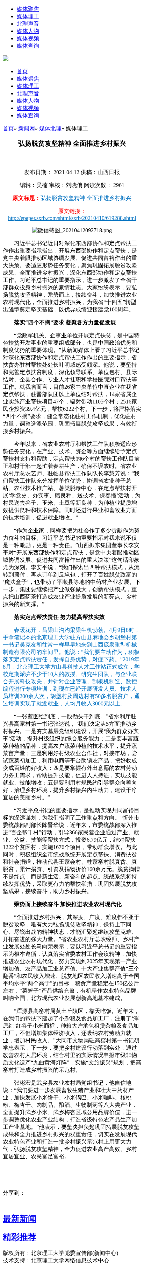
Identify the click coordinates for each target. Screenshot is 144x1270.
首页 (22, 71)
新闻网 (26, 128)
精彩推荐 (19, 1237)
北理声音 (28, 24)
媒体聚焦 (28, 9)
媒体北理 (50, 128)
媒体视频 (28, 38)
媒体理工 (28, 16)
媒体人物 (28, 31)
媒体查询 (28, 46)
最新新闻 (19, 1218)
